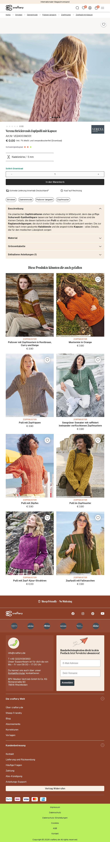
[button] (50, 117)
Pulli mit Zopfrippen (30, 422)
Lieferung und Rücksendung (20, 759)
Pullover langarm (49, 15)
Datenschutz (55, 812)
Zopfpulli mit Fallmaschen (80, 580)
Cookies (55, 823)
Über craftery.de (14, 707)
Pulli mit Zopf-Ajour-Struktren (29, 580)
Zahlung (10, 770)
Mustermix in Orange (80, 342)
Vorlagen (10, 735)
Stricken (18, 15)
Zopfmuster (66, 15)
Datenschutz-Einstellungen (55, 817)
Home (8, 15)
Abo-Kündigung (14, 776)
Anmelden (67, 682)
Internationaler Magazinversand (55, 2)
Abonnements (13, 724)
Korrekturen (12, 729)
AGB (55, 828)
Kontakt (10, 754)
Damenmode (32, 15)
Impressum (55, 807)
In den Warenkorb (55, 182)
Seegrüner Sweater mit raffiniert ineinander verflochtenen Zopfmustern (80, 424)
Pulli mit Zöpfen (29, 503)
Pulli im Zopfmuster (80, 503)
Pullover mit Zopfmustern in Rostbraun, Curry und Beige (30, 344)
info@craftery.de (16, 653)
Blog (8, 718)
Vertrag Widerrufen (55, 788)
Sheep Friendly (14, 712)
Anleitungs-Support (16, 781)
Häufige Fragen (14, 765)
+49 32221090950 (20, 658)
